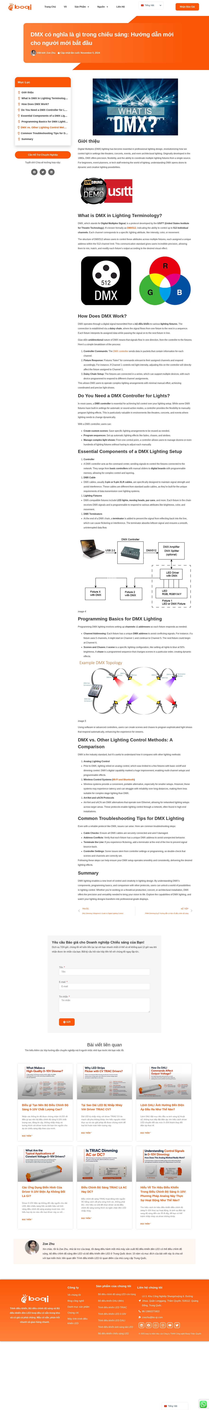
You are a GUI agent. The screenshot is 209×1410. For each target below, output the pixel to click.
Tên (61, 967)
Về (65, 7)
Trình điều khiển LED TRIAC (112, 1307)
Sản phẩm (80, 7)
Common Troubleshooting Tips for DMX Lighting (44, 133)
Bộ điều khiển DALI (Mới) (111, 1301)
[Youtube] (170, 1325)
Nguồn (101, 7)
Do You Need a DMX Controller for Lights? (44, 110)
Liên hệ (120, 7)
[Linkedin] (141, 1325)
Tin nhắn (63, 997)
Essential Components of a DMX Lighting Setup (44, 115)
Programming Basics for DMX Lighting (44, 121)
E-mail (62, 982)
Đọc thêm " (27, 1136)
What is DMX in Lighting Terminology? (44, 98)
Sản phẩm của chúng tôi (113, 1286)
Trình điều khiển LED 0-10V (112, 1314)
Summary (27, 139)
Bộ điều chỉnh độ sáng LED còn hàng (117, 1294)
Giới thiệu (27, 92)
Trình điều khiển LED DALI (111, 1320)
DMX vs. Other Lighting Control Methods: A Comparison (44, 127)
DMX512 (131, 228)
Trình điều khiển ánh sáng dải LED (115, 1327)
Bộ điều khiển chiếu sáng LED (113, 1333)
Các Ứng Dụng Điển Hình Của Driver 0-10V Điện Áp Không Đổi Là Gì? (43, 1192)
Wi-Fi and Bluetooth (123, 779)
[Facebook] (148, 1325)
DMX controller (120, 351)
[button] (34, 172)
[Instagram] (163, 1325)
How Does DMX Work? (35, 104)
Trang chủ (50, 7)
